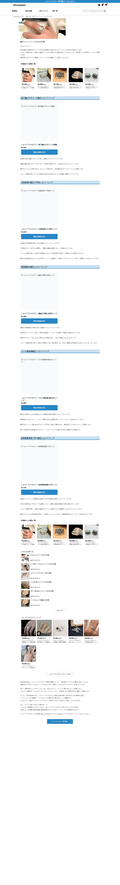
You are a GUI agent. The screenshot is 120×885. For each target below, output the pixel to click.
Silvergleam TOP (19, 16)
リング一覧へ (61, 674)
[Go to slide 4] (40, 392)
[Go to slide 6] (42, 138)
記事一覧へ (61, 610)
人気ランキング (43, 11)
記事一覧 (55, 11)
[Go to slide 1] (36, 138)
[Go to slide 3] (38, 138)
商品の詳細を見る (39, 152)
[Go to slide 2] (37, 138)
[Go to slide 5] (41, 392)
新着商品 (14, 11)
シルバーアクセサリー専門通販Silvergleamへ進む (59, 722)
